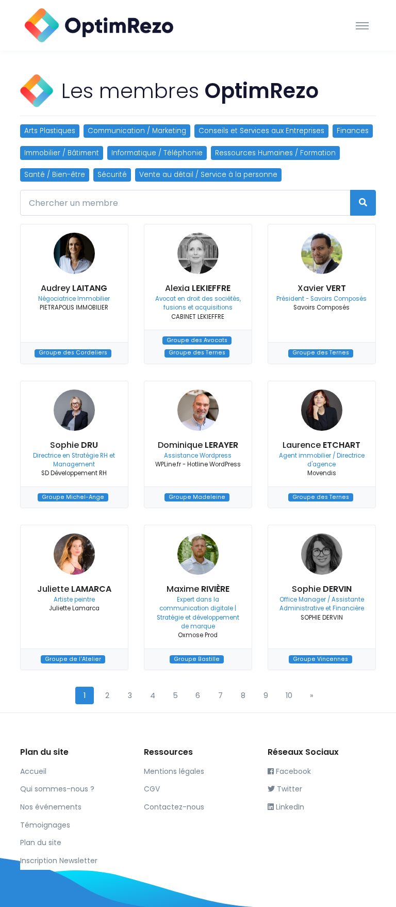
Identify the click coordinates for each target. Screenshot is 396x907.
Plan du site (40, 842)
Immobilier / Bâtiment (61, 153)
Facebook (292, 771)
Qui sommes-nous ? (57, 789)
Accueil (33, 771)
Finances (353, 131)
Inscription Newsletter (58, 860)
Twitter (288, 789)
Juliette (74, 589)
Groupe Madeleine (197, 497)
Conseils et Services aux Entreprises (261, 131)
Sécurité (112, 175)
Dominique (198, 445)
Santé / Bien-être (54, 175)
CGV (152, 789)
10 (289, 695)
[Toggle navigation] (362, 25)
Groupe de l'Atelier (73, 659)
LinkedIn (289, 807)
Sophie (74, 445)
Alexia (197, 288)
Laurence (321, 445)
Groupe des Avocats (197, 340)
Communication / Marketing (137, 131)
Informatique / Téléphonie (157, 153)
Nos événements (50, 807)
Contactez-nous (174, 807)
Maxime (198, 589)
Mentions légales (174, 771)
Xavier (322, 288)
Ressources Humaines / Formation (275, 153)
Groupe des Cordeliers (73, 353)
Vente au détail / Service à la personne (208, 175)
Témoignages (45, 825)
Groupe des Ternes (197, 353)
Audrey (74, 288)
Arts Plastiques (49, 131)
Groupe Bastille (197, 659)
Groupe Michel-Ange (73, 497)
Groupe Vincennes (320, 659)
